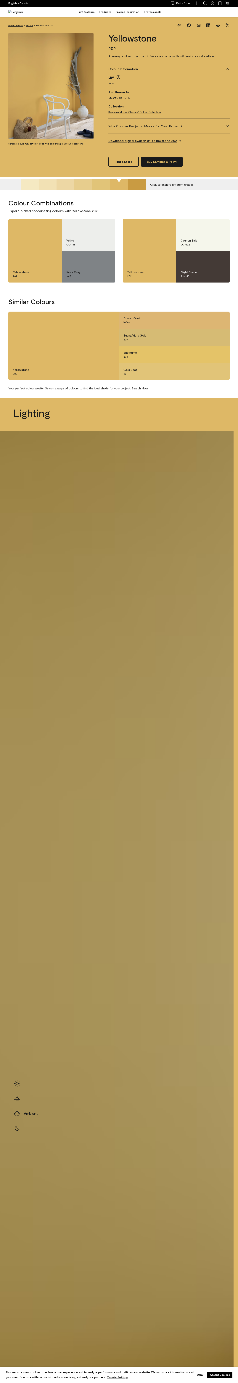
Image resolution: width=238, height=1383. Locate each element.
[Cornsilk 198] (48, 184)
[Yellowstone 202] (119, 184)
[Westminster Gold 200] (83, 184)
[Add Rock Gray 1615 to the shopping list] (107, 257)
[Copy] (179, 25)
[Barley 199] (65, 184)
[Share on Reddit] (217, 25)
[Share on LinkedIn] (208, 25)
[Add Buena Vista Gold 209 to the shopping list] (221, 337)
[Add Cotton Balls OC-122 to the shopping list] (221, 226)
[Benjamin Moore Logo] (20, 12)
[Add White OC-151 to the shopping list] (107, 226)
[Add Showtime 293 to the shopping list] (221, 354)
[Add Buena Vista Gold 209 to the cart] (211, 337)
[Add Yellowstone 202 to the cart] (43, 226)
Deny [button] (200, 1374)
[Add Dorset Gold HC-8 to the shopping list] (221, 320)
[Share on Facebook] (188, 25)
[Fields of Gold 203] (137, 184)
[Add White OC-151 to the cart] (96, 226)
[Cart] (227, 3)
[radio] (17, 1083)
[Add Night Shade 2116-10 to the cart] (211, 257)
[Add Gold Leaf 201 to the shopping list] (221, 371)
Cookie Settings (117, 1377)
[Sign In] (212, 3)
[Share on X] (227, 25)
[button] (205, 3)
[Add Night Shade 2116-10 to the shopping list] (221, 257)
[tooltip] (118, 77)
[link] (220, 3)
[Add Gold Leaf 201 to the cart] (211, 371)
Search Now (140, 388)
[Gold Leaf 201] (101, 184)
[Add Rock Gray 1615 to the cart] (96, 257)
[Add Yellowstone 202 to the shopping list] (53, 226)
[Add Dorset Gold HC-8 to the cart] (211, 320)
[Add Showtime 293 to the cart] (211, 354)
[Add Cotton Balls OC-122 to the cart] (211, 226)
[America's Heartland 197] (30, 184)
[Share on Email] (198, 25)
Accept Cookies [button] (220, 1374)
